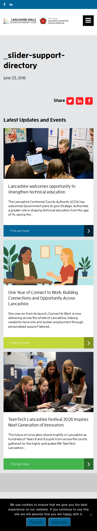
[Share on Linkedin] (79, 100)
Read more (59, 522)
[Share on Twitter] (89, 100)
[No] (91, 514)
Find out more (20, 230)
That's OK (36, 522)
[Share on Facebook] (70, 100)
